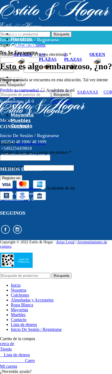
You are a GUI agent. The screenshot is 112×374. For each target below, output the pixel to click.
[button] (56, 371)
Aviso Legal (65, 242)
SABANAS (87, 92)
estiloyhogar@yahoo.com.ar (25, 154)
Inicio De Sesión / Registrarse (36, 329)
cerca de (7, 343)
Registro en (11, 178)
